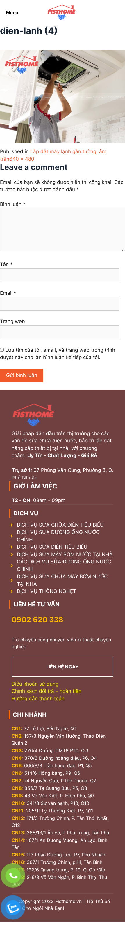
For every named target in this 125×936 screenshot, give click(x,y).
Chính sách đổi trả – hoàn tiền (46, 691)
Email (8, 293)
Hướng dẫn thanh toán (38, 698)
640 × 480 (21, 159)
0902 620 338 (37, 619)
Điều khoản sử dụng (35, 684)
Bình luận (13, 204)
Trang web (12, 321)
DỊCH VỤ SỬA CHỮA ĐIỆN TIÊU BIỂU (60, 525)
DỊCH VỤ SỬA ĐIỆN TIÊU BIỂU (52, 547)
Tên (6, 264)
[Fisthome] (61, 12)
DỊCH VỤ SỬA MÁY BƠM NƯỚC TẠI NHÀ (65, 554)
